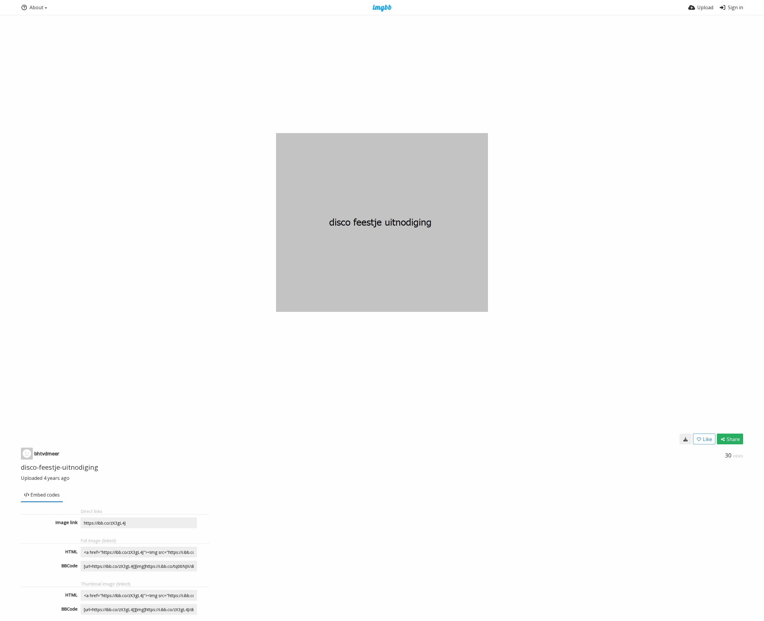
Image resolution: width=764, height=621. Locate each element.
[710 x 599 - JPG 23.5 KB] (685, 439)
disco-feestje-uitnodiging (59, 467)
